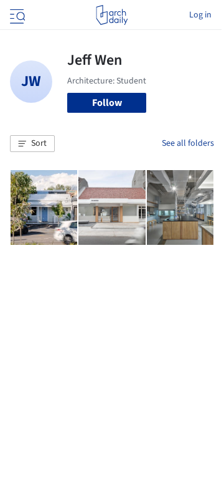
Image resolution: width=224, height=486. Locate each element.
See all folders (188, 143)
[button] (32, 144)
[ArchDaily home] (112, 15)
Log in (200, 15)
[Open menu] (16, 15)
